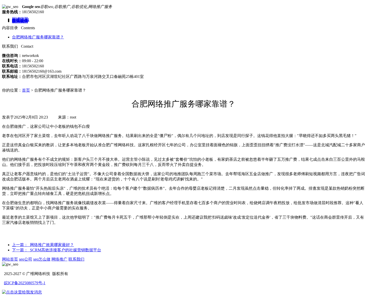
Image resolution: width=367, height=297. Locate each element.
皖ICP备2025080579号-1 (24, 283)
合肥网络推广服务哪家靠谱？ (38, 37)
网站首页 (10, 259)
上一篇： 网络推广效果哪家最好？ (43, 245)
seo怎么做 (41, 259)
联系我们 (20, 21)
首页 (26, 90)
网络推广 (59, 259)
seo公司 (25, 259)
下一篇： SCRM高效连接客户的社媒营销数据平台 (56, 250)
